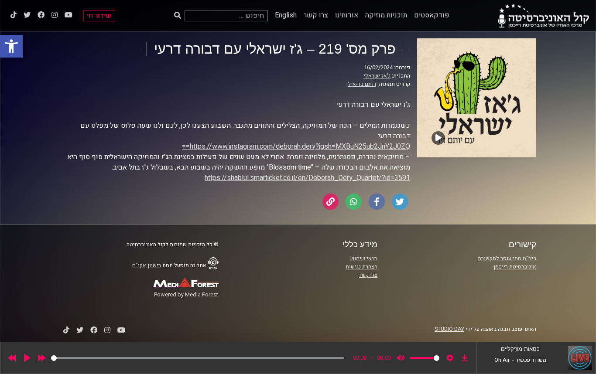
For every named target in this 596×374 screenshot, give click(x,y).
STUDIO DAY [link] (449, 329)
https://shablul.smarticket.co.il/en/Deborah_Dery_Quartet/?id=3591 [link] (307, 178)
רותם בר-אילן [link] (361, 84)
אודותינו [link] (346, 15)
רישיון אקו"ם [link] (146, 265)
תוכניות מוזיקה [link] (386, 15)
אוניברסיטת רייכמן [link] (514, 267)
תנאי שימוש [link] (363, 258)
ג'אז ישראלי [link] (376, 76)
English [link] (286, 15)
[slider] (197, 358)
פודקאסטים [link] (431, 15)
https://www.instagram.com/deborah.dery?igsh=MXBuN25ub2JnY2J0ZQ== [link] (296, 146)
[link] (11, 46)
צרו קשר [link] (316, 15)
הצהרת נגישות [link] (361, 267)
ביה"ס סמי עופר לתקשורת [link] (507, 258)
